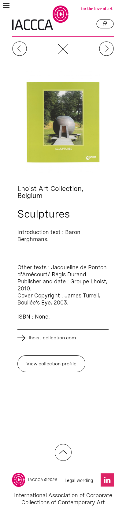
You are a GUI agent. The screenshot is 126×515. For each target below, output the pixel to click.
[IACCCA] (40, 18)
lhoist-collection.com (52, 338)
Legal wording (79, 480)
